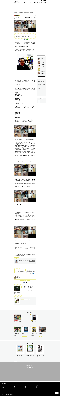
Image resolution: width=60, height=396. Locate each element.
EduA (2, 386)
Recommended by (31, 273)
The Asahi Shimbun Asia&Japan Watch (50, 385)
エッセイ (28, 2)
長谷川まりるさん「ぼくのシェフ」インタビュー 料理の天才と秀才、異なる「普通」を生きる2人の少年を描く (34, 334)
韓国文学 (41, 2)
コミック (30, 2)
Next (45, 349)
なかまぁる (26, 387)
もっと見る (44, 2)
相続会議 (37, 385)
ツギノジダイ (37, 386)
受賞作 (24, 2)
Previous (14, 349)
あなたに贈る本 (32, 320)
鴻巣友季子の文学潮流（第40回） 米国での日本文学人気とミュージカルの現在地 (17, 322)
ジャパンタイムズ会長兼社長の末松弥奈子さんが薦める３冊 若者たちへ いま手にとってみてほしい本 (43, 65)
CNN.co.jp (14, 385)
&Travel (5, 385)
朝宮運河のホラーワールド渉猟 (41, 332)
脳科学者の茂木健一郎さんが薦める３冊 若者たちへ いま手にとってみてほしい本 (43, 59)
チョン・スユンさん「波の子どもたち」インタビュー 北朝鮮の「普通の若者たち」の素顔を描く (25, 334)
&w (3, 385)
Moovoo (3, 387)
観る (20, 2)
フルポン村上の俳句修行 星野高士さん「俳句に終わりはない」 (27, 286)
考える (22, 2)
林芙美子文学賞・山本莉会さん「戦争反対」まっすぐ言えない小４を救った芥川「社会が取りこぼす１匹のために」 (43, 72)
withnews (3, 388)
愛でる (25, 280)
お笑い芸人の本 (38, 2)
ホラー (32, 2)
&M (2, 385)
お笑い (29, 280)
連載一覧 (28, 290)
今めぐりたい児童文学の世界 (16, 332)
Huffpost (14, 386)
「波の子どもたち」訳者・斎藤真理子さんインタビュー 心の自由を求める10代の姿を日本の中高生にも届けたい (17, 334)
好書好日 (17, 2)
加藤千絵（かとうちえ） (19, 276)
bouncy (14, 388)
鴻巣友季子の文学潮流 (16, 320)
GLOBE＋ (26, 385)
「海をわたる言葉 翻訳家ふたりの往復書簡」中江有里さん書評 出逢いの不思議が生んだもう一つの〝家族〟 (30, 356)
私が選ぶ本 (35, 2)
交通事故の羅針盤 (37, 388)
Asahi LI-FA (37, 387)
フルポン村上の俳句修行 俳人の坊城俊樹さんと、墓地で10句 (27, 287)
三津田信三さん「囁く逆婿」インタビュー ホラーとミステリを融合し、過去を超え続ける (43, 62)
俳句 (27, 280)
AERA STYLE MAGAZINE (27, 388)
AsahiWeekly (48, 386)
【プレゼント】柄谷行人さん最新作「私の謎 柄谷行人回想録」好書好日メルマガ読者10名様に (40, 356)
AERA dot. (14, 387)
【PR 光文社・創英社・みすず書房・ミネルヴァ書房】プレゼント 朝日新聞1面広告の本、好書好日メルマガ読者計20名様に (20, 356)
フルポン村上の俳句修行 (17, 15)
